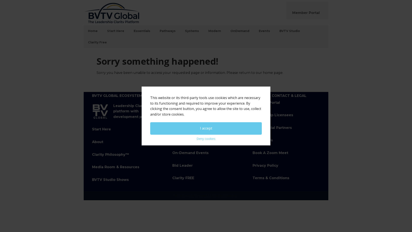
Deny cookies (206, 139)
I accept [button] (206, 128)
